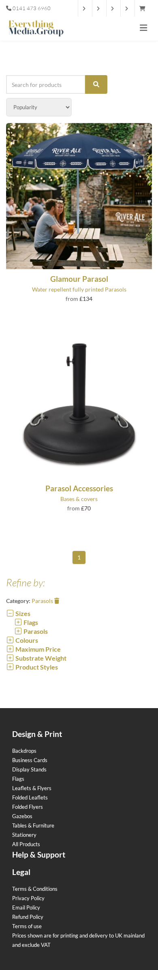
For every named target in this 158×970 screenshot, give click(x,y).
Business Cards (29, 760)
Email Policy (26, 907)
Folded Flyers (27, 807)
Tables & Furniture (33, 825)
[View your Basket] (144, 8)
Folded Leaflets (30, 797)
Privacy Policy (28, 898)
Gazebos (22, 816)
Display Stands (29, 769)
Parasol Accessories (79, 488)
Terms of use (27, 926)
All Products (26, 844)
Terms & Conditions (35, 889)
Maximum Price (37, 649)
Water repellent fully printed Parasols (79, 289)
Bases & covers (79, 498)
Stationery (24, 835)
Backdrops (24, 750)
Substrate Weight (40, 658)
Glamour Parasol (79, 278)
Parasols (43, 600)
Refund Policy (27, 917)
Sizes (22, 613)
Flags (30, 622)
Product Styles (36, 667)
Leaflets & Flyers (31, 788)
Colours (26, 640)
